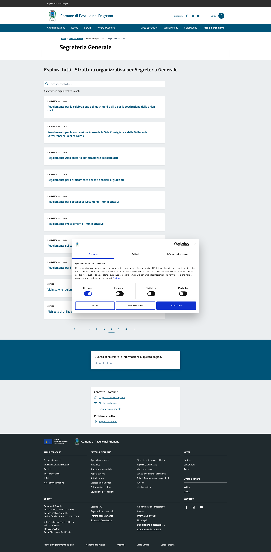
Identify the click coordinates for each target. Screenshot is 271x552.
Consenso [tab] (93, 254)
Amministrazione (56, 28)
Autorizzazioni (97, 478)
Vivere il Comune (106, 28)
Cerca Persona (167, 544)
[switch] (120, 294)
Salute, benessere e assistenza (151, 473)
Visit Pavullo (190, 28)
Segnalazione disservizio (102, 511)
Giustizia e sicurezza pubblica (151, 460)
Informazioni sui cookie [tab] (177, 254)
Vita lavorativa (144, 487)
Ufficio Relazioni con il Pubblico (59, 522)
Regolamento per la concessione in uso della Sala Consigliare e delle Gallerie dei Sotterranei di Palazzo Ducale (97, 134)
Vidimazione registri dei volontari (68, 289)
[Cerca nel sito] (221, 16)
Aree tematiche (149, 28)
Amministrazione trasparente (151, 506)
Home (63, 38)
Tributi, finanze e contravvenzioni (153, 478)
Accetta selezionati (135, 305)
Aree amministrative (54, 482)
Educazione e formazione (102, 491)
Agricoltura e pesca (100, 460)
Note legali (142, 520)
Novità (74, 28)
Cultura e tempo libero (101, 487)
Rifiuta (95, 305)
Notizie (187, 460)
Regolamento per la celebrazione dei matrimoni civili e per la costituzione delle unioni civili (101, 108)
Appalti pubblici (98, 473)
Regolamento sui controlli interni (68, 245)
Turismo (140, 482)
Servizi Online (171, 28)
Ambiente (95, 464)
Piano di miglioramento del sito (59, 544)
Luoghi (187, 486)
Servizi (87, 28)
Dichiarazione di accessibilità (151, 524)
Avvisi (187, 469)
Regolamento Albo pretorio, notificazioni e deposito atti (82, 158)
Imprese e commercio (147, 464)
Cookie (140, 511)
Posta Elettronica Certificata (57, 532)
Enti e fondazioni (52, 473)
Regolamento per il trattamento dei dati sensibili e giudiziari (85, 180)
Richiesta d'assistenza (101, 520)
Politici (47, 469)
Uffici (46, 478)
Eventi (187, 491)
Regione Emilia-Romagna (57, 3)
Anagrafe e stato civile (101, 469)
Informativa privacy (146, 515)
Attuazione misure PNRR (149, 529)
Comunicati (189, 464)
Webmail (121, 544)
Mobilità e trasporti (146, 469)
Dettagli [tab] (135, 254)
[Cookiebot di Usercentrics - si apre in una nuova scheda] (176, 244)
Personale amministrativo (56, 464)
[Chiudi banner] (195, 244)
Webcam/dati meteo (95, 544)
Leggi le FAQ (96, 506)
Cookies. (117, 278)
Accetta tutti (176, 305)
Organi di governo (52, 460)
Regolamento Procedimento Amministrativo (75, 224)
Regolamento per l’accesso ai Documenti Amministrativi (83, 202)
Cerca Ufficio (143, 544)
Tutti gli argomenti (213, 28)
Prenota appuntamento (102, 515)
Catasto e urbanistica (101, 482)
